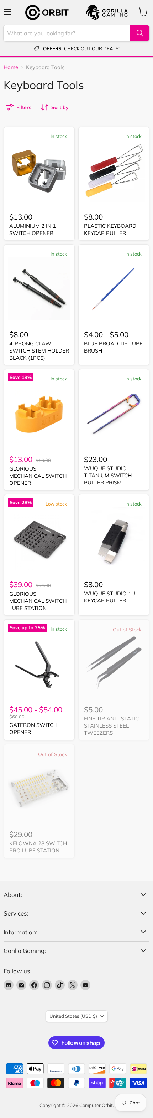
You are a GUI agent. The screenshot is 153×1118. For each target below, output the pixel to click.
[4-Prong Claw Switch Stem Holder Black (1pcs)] (39, 288)
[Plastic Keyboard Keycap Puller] (114, 171)
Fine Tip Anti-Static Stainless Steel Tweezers (111, 725)
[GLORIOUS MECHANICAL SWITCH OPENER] (39, 413)
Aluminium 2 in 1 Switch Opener (32, 229)
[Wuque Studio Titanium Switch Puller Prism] (114, 413)
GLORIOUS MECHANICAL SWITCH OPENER (38, 475)
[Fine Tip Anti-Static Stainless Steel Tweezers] (114, 663)
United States (73, 1016)
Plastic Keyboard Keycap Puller (110, 229)
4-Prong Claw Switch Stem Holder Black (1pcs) (39, 350)
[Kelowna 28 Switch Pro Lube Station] (39, 788)
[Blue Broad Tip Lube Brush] (114, 288)
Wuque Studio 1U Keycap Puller (109, 597)
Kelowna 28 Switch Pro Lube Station (38, 847)
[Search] (139, 33)
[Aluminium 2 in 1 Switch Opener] (39, 171)
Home (11, 67)
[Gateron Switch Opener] (39, 663)
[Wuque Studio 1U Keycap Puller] (114, 538)
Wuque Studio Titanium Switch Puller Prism (108, 475)
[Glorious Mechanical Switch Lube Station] (39, 538)
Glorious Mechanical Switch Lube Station (38, 600)
